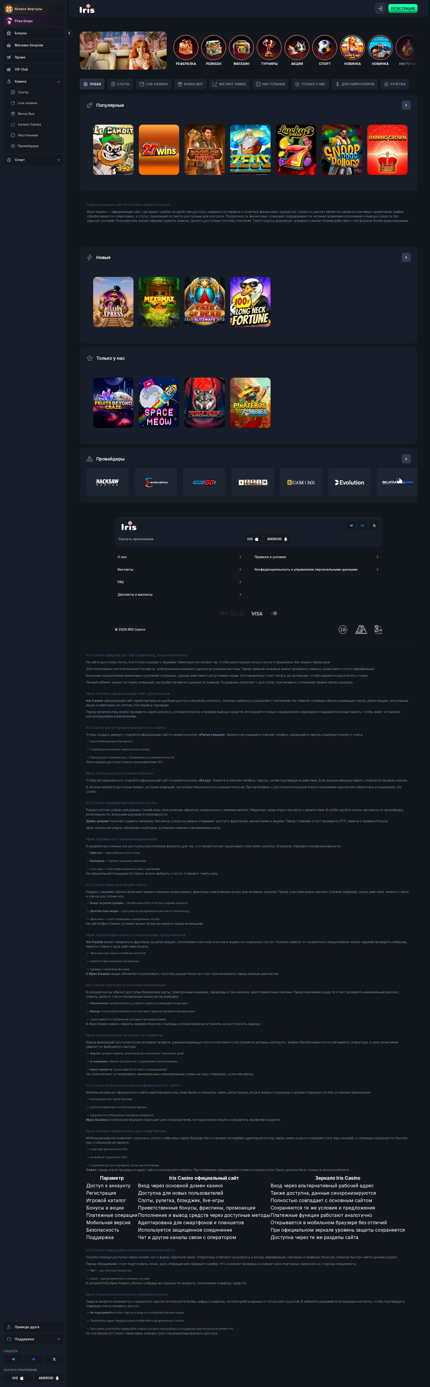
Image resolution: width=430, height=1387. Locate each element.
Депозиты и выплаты (135, 594)
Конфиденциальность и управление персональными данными (306, 569)
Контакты (125, 569)
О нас (122, 557)
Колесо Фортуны (28, 9)
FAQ (121, 582)
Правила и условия (270, 557)
